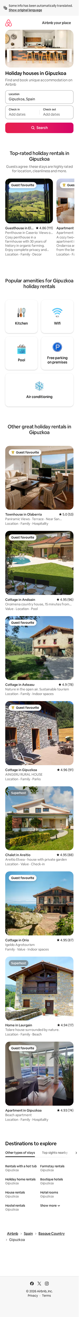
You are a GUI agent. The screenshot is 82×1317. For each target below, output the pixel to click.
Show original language (25, 10)
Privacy (33, 1296)
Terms (46, 1296)
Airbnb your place (56, 23)
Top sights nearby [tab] (55, 1153)
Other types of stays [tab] (20, 1153)
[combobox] (39, 99)
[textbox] (22, 114)
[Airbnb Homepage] (8, 23)
